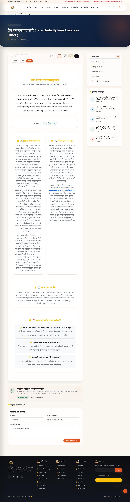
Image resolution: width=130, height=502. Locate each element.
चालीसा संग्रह (42, 488)
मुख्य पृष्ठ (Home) (43, 465)
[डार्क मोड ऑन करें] (110, 7)
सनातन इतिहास (61, 469)
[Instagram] (17, 477)
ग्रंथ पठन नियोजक (62, 475)
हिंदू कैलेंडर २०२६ (43, 478)
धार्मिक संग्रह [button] (85, 7)
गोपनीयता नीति (81, 469)
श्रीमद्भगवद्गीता (42, 485)
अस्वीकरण (80, 475)
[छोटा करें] (17, 56)
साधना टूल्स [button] (95, 7)
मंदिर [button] (57, 7)
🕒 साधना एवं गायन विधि (97, 76)
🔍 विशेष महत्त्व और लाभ (97, 71)
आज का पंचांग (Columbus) (15, 1)
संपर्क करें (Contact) (104, 476)
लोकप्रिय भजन (42, 472)
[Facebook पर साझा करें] (49, 123)
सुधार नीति (80, 482)
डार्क (77, 56)
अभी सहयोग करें (102, 480)
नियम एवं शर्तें (80, 472)
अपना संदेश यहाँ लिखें (15, 424)
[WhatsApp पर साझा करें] (45, 123)
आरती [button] (50, 7)
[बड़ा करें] (26, 56)
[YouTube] (13, 477)
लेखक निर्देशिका (81, 485)
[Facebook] (9, 477)
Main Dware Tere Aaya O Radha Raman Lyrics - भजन (89, 1)
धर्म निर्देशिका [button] (75, 7)
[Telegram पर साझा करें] (54, 123)
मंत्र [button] (43, 7)
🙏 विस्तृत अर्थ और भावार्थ (97, 67)
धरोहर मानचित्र (61, 472)
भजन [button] (36, 7)
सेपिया (71, 56)
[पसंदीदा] (114, 7)
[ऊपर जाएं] (125, 491)
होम (30, 7)
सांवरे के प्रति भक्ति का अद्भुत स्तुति (99, 62)
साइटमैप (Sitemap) (82, 488)
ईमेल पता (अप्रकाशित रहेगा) (52, 415)
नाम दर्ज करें (13, 415)
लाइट (59, 56)
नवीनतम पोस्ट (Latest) (44, 469)
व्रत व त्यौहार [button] (65, 7)
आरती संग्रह (41, 475)
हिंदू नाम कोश (61, 478)
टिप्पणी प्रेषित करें (70, 440)
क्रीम (65, 56)
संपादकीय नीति (81, 478)
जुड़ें (118, 470)
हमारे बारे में (80, 465)
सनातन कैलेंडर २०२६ (56, 190)
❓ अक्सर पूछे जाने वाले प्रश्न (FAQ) (100, 81)
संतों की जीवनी (61, 465)
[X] (21, 477)
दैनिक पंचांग (71, 190)
